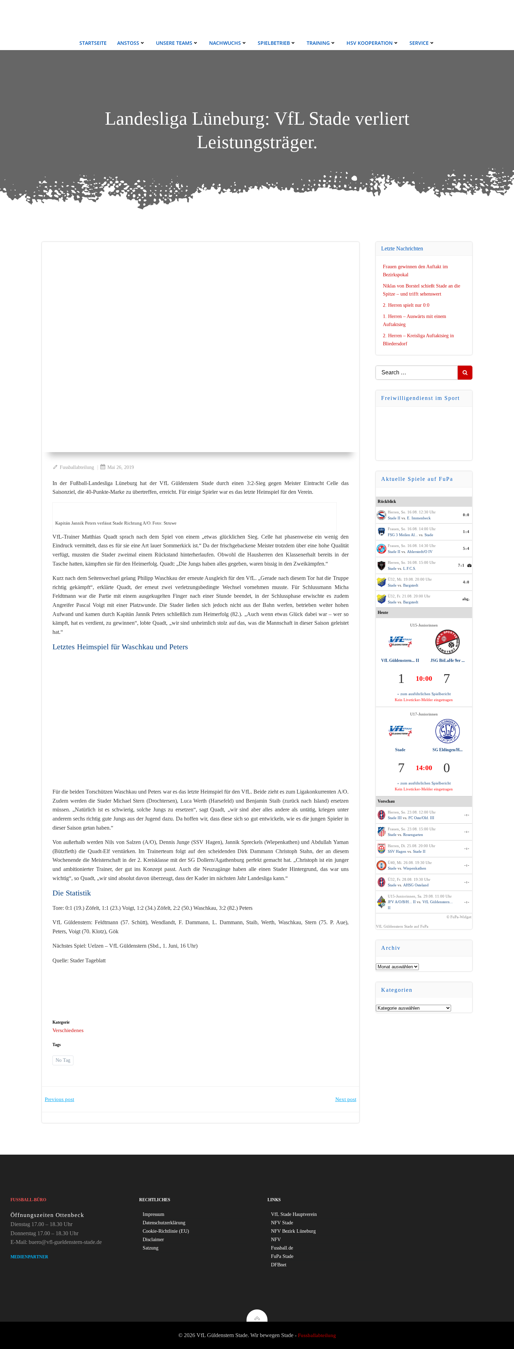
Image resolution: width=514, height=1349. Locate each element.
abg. (466, 599)
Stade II (394, 518)
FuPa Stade (282, 1256)
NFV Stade (282, 1222)
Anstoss (128, 43)
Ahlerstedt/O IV (420, 551)
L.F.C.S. (409, 568)
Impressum (153, 1214)
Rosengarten (413, 834)
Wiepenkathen (414, 868)
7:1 (461, 565)
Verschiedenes (68, 1030)
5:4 (466, 548)
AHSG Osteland (416, 885)
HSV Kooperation (370, 43)
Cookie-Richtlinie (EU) (166, 1231)
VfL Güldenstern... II (400, 660)
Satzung (150, 1248)
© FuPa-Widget (459, 917)
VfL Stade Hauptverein (294, 1214)
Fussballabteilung (77, 467)
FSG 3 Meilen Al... (403, 535)
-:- (467, 814)
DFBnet (278, 1264)
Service (419, 43)
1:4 (466, 532)
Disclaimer (153, 1239)
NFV (276, 1239)
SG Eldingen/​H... (448, 749)
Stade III (395, 818)
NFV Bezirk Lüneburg (293, 1231)
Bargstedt (410, 585)
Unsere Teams (174, 43)
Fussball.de (282, 1248)
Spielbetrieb (274, 43)
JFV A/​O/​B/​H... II (402, 902)
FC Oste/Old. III (421, 818)
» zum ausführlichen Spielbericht (424, 694)
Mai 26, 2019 (120, 467)
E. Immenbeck (419, 518)
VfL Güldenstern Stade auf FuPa (402, 926)
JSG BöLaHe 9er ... (447, 660)
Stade (428, 535)
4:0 (466, 582)
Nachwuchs (225, 43)
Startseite (93, 43)
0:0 (466, 515)
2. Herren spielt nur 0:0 (406, 305)
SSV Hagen (397, 851)
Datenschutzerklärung (164, 1222)
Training (318, 43)
